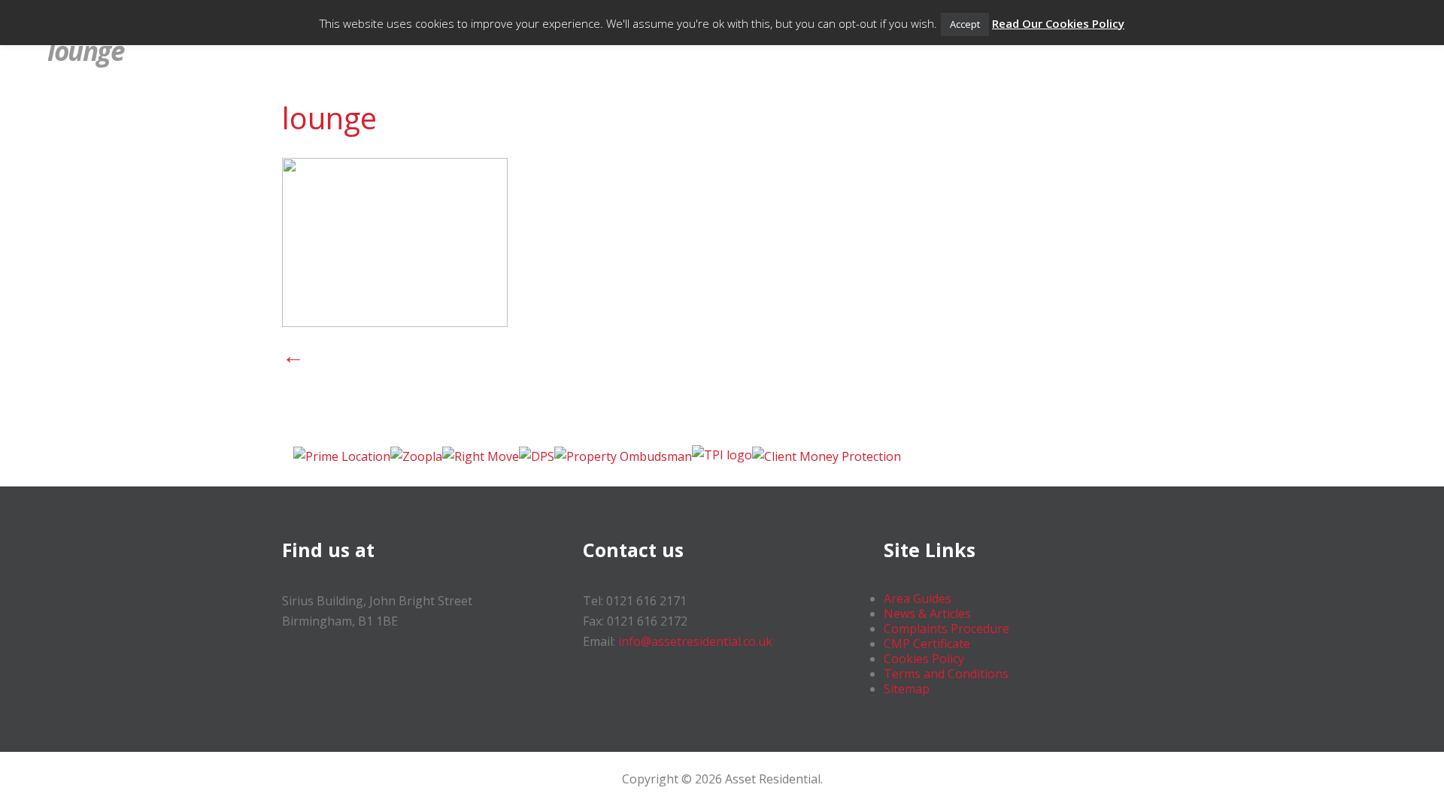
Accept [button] (965, 24)
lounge (329, 117)
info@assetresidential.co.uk (695, 641)
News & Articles (927, 613)
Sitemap (907, 688)
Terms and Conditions (946, 673)
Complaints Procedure (946, 628)
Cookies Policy (924, 658)
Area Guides (917, 598)
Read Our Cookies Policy (1058, 23)
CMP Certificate (927, 643)
